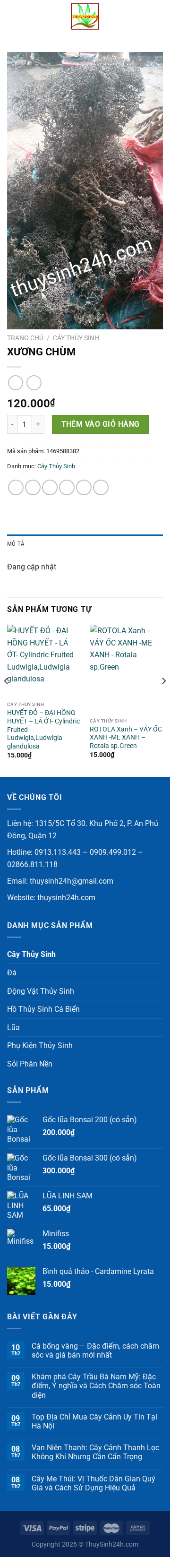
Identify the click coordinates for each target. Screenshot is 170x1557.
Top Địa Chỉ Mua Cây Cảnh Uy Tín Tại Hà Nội (94, 1421)
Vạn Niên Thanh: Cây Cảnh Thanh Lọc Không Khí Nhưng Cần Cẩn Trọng (95, 1452)
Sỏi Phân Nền (29, 1063)
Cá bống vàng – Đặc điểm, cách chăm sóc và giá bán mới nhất (95, 1350)
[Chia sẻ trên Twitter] (50, 487)
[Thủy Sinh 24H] (85, 16)
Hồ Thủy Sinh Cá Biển (43, 1009)
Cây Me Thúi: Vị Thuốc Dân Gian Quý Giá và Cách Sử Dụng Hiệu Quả (93, 1483)
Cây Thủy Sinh (76, 338)
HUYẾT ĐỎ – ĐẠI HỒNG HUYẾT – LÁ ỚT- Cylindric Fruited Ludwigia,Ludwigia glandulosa (43, 729)
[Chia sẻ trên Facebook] (33, 487)
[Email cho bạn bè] (67, 487)
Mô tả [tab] (16, 543)
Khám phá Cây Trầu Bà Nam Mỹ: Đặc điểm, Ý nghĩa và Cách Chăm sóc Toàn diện (96, 1385)
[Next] (163, 700)
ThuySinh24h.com (111, 1544)
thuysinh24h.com (66, 897)
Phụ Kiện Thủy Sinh (40, 1045)
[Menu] (12, 16)
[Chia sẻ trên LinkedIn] (101, 487)
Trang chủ (25, 338)
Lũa (13, 1027)
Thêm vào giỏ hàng (100, 424)
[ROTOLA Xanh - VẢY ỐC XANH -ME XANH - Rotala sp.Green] (126, 669)
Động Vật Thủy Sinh (40, 991)
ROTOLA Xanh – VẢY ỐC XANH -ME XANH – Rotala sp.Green (126, 737)
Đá (12, 972)
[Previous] (6, 700)
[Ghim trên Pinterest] (84, 487)
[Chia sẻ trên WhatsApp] (16, 487)
